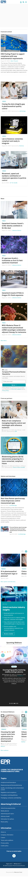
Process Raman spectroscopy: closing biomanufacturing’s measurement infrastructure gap (18, 529)
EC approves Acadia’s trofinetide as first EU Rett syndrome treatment (12, 260)
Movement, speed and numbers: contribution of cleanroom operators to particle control (14, 177)
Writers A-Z (17, 863)
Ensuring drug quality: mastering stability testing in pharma (14, 671)
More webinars (4, 750)
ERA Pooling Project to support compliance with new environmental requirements (12, 56)
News (3, 220)
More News (4, 340)
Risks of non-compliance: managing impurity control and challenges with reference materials (14, 424)
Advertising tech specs (7, 813)
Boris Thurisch (14, 61)
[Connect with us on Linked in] (14, 855)
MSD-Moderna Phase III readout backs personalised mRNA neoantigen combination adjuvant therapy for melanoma (14, 328)
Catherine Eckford (16, 230)
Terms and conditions (7, 840)
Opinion (3, 568)
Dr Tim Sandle (13, 182)
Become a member (8, 634)
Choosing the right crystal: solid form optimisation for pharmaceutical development (8, 736)
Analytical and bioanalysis (8, 782)
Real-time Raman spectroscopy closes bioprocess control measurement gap (13, 500)
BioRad (23, 742)
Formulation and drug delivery (9, 795)
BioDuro (3, 746)
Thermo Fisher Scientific (19, 467)
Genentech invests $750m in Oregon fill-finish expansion (13, 294)
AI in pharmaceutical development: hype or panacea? (9, 573)
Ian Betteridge (13, 505)
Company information (7, 835)
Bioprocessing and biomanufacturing (11, 785)
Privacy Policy (5, 390)
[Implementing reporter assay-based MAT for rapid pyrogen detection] (9, 703)
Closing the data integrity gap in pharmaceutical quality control (13, 106)
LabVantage (22, 111)
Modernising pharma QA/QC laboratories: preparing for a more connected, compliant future (12, 460)
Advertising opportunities (8, 808)
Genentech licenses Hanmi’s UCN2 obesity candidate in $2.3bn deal (12, 225)
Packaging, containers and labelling (11, 798)
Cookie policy (4, 845)
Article (4, 101)
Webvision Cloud (18, 872)
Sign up (13, 385)
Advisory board (5, 816)
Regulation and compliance (8, 792)
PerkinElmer (20, 675)
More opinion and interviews (8, 581)
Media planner (5, 811)
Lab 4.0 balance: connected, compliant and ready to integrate (12, 141)
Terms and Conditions (16, 389)
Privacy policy (5, 843)
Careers (3, 837)
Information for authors (7, 819)
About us (3, 832)
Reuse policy (4, 821)
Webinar (14, 666)
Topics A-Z (9, 863)
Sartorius (21, 146)
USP (16, 431)
